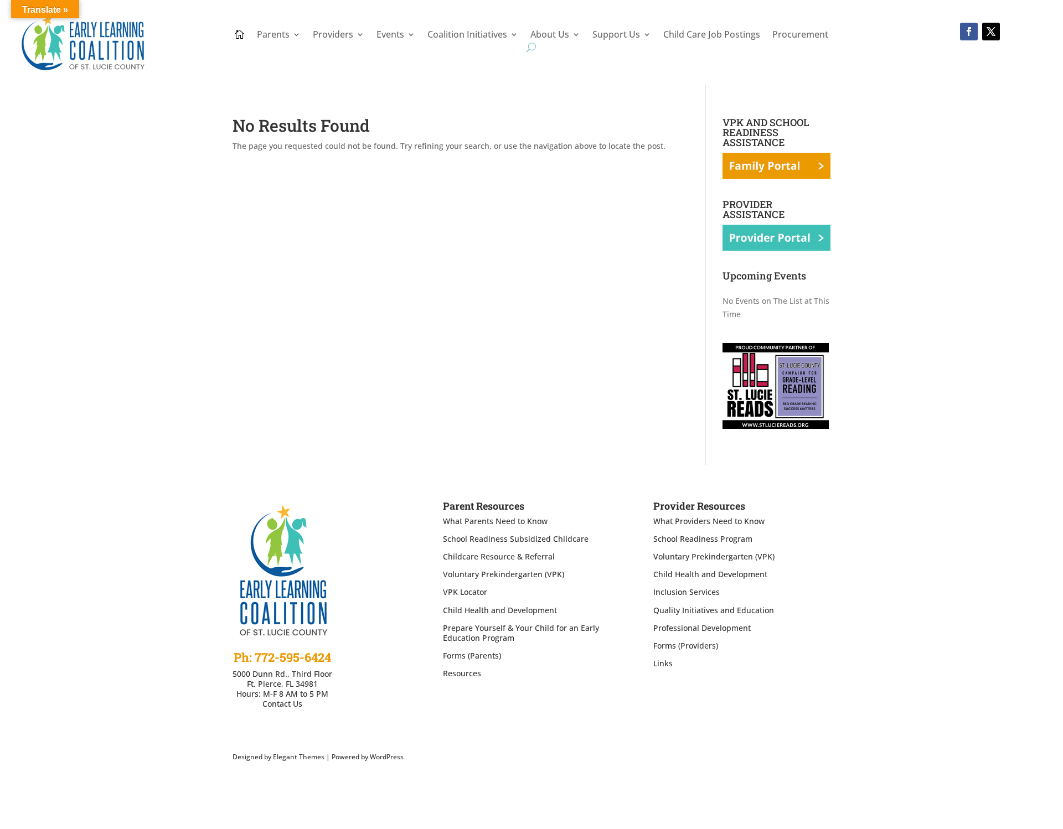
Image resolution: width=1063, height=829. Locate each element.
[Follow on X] (991, 31)
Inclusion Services (686, 592)
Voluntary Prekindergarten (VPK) (503, 574)
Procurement (800, 35)
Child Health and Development (500, 610)
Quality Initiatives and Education (713, 610)
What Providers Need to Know (709, 521)
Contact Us (282, 703)
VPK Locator (465, 592)
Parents (273, 35)
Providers (333, 35)
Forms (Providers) (685, 645)
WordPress (387, 756)
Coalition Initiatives (467, 35)
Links (663, 663)
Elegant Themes (298, 756)
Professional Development (702, 628)
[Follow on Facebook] (969, 31)
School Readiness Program (702, 538)
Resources (462, 673)
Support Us (616, 35)
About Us (549, 35)
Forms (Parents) (472, 655)
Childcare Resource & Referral (499, 556)
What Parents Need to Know (495, 521)
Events (390, 35)
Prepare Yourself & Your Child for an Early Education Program (521, 633)
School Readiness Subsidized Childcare (516, 538)
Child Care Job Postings (711, 35)
